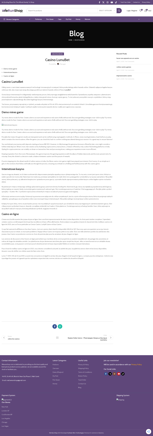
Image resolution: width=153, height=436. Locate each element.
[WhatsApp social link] (60, 326)
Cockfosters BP (7, 415)
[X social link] (103, 2)
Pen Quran (56, 380)
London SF (5, 411)
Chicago (4, 422)
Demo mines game (10, 69)
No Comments (129, 61)
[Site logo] (12, 10)
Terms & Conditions (85, 372)
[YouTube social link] (112, 2)
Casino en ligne (9, 76)
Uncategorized (79, 40)
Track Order (82, 380)
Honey (55, 384)
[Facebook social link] (99, 2)
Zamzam (56, 368)
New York (5, 407)
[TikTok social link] (116, 2)
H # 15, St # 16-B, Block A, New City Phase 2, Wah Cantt (20, 376)
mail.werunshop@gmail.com (16, 380)
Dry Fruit (55, 376)
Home (70, 40)
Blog (79, 387)
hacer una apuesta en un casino (127, 58)
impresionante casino (124, 76)
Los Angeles (6, 418)
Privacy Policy (136, 364)
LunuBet (67, 90)
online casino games (123, 67)
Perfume (56, 365)
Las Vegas (5, 426)
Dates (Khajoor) (58, 372)
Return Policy (82, 376)
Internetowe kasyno (10, 72)
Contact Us (82, 384)
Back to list (57, 337)
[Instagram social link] (108, 2)
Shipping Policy (83, 368)
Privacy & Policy (83, 365)
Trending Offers (145, 19)
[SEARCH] (119, 10)
